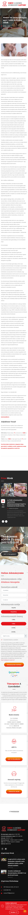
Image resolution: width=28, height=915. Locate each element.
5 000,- (13, 623)
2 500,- (13, 619)
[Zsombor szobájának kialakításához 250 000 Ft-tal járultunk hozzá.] (3, 871)
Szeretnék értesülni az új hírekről (10, 639)
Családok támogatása (13, 508)
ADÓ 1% (14, 747)
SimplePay (14, 611)
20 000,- (13, 632)
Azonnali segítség (14, 779)
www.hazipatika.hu (5, 416)
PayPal (14, 607)
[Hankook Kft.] (14, 811)
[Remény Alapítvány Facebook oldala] (2, 848)
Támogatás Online (14, 791)
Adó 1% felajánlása (14, 759)
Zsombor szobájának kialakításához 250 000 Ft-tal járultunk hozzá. (17, 873)
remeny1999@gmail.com (9, 893)
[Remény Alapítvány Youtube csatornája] (5, 848)
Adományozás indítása (14, 664)
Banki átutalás (14, 715)
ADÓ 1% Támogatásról (10, 554)
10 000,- (14, 627)
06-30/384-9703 (7, 890)
